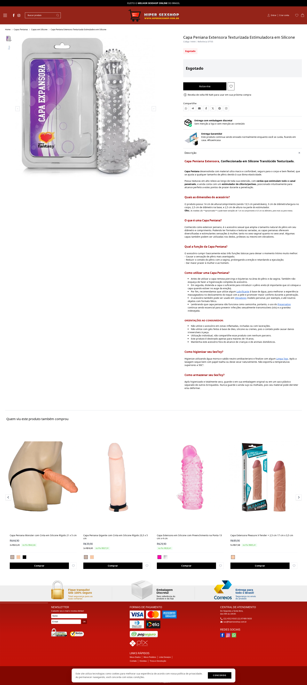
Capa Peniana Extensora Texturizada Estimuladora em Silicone (78, 29)
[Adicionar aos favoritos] (73, 566)
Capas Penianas (21, 29)
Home (8, 29)
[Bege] (12, 557)
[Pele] (18, 557)
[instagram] (19, 15)
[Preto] (24, 557)
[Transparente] (165, 557)
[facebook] (14, 15)
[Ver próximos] (298, 497)
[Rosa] (159, 557)
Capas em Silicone (39, 29)
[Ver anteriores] (8, 497)
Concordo (219, 675)
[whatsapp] (234, 635)
